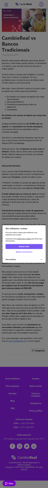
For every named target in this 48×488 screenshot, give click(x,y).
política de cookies (24, 239)
